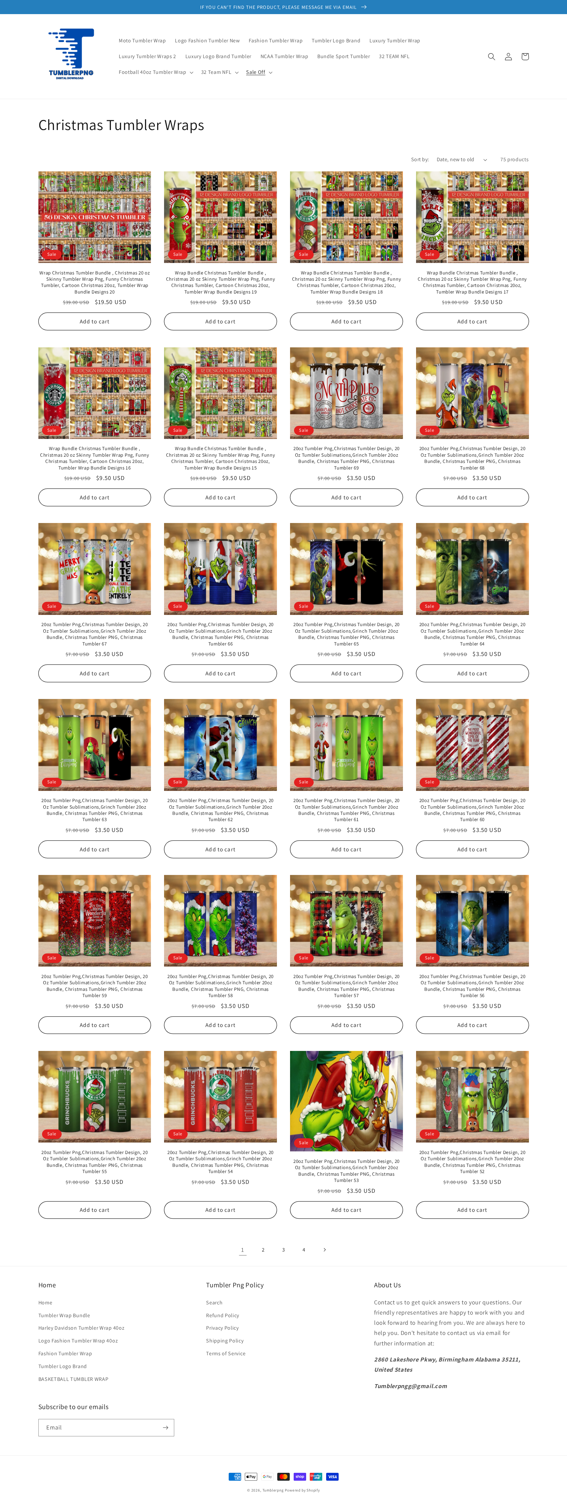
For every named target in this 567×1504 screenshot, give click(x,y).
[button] (155, 72)
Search (214, 1302)
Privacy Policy (222, 1327)
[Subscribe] (165, 1428)
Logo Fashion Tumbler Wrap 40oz (78, 1340)
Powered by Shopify (302, 1490)
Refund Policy (222, 1315)
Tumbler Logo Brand (62, 1366)
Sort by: (420, 159)
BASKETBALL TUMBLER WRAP (73, 1379)
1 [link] (242, 1249)
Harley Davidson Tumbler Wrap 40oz (81, 1327)
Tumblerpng (273, 1490)
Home (45, 1302)
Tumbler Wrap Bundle (64, 1315)
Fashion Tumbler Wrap (65, 1353)
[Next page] (324, 1249)
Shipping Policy (224, 1340)
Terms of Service (225, 1353)
